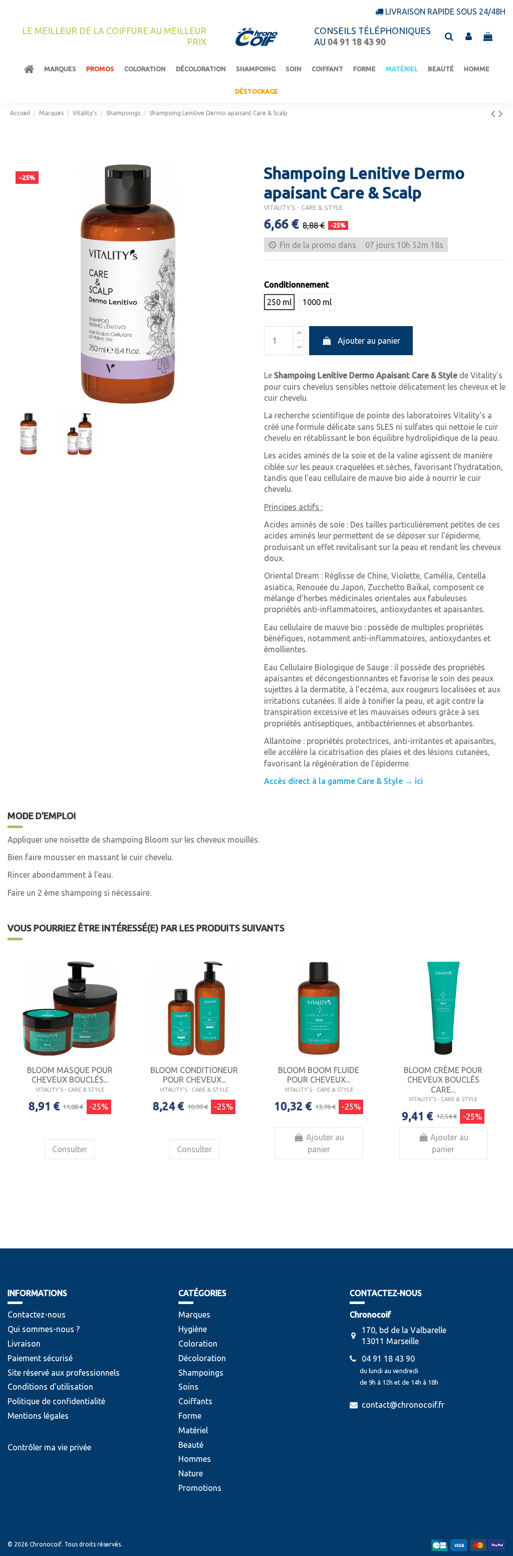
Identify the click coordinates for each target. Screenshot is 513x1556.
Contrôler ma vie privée (49, 1447)
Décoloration (202, 1358)
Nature (190, 1473)
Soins (188, 1386)
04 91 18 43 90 (388, 1358)
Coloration (197, 1343)
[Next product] (500, 113)
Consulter (69, 1149)
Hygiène (192, 1329)
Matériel (193, 1430)
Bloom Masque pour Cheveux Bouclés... (70, 1075)
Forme (189, 1415)
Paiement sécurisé (40, 1358)
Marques (194, 1314)
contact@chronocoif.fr (403, 1404)
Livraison (24, 1343)
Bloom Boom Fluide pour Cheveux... (318, 1075)
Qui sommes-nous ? (44, 1329)
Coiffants (195, 1401)
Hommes (194, 1458)
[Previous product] (494, 113)
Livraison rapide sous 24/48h (445, 11)
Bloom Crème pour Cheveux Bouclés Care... (443, 1080)
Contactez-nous (37, 1314)
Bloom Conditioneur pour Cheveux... (194, 1075)
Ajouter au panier (369, 340)
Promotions (199, 1487)
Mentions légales (38, 1415)
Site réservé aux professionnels (64, 1372)
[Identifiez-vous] (468, 36)
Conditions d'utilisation (50, 1386)
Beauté (190, 1444)
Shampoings (200, 1372)
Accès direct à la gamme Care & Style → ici (343, 781)
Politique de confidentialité (56, 1401)
